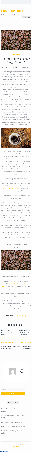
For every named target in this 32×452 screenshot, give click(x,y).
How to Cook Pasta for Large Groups (12, 422)
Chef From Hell (12, 11)
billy (6, 67)
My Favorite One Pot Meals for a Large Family (24, 332)
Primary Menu (26, 17)
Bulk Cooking (16, 54)
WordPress (25, 445)
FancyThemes (16, 446)
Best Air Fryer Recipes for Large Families (7, 332)
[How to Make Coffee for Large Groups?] (16, 40)
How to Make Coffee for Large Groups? (13, 426)
